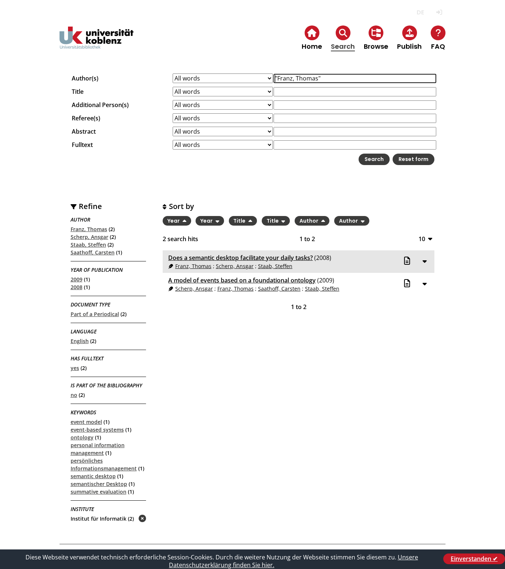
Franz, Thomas (89, 229)
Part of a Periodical (95, 314)
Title (78, 92)
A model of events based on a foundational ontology (242, 280)
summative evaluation (98, 491)
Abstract (84, 131)
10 (421, 239)
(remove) (128, 518)
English (80, 341)
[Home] (96, 43)
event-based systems (97, 429)
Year (174, 220)
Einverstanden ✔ (474, 559)
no (74, 394)
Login (439, 12)
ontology (82, 437)
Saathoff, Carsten (93, 252)
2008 (76, 287)
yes (75, 367)
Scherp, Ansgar (89, 236)
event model (86, 421)
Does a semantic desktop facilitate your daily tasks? (240, 258)
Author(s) (85, 78)
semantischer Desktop (99, 483)
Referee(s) (86, 118)
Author (309, 220)
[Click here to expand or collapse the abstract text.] (424, 261)
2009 (76, 279)
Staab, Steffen (88, 244)
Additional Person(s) (100, 105)
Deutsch (420, 12)
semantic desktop (93, 476)
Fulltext (82, 145)
